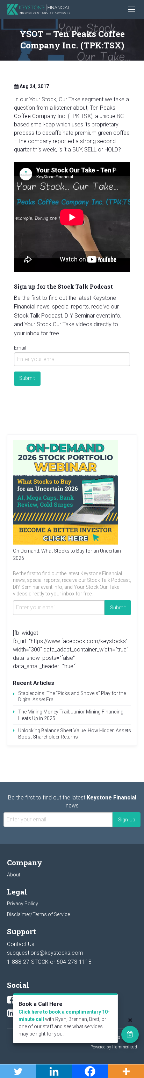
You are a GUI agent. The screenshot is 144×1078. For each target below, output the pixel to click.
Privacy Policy (22, 903)
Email (20, 348)
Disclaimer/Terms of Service (38, 914)
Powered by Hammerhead (114, 1047)
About (13, 874)
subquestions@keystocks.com (45, 953)
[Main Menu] (131, 9)
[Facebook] (10, 1000)
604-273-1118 (74, 962)
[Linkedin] (10, 1013)
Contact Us (20, 944)
